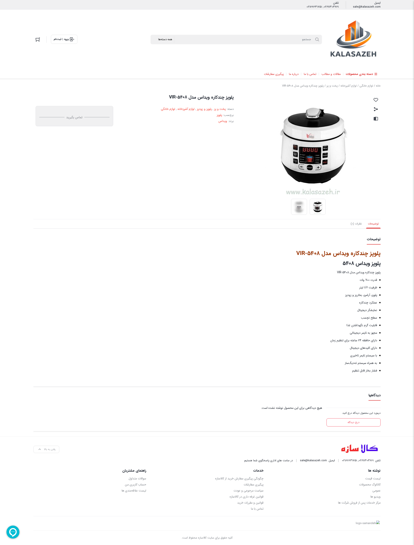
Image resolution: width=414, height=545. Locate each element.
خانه (378, 86)
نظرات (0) (356, 223)
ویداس (222, 121)
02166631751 (314, 7)
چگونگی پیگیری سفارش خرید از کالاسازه (239, 478)
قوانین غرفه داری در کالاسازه (246, 496)
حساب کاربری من (135, 484)
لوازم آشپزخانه (348, 86)
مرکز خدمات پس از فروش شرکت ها (359, 502)
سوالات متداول (137, 478)
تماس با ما (257, 508)
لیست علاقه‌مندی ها (134, 490)
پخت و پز (332, 86)
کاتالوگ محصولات (370, 484)
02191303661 (331, 7)
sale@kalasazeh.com (367, 7)
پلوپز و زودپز (204, 109)
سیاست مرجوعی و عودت (248, 490)
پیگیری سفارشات (253, 484)
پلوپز (219, 115)
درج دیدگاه (353, 422)
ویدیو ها (375, 496)
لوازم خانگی (366, 86)
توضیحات (373, 223)
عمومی (376, 490)
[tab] (373, 223)
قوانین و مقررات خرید (250, 502)
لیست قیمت (373, 478)
